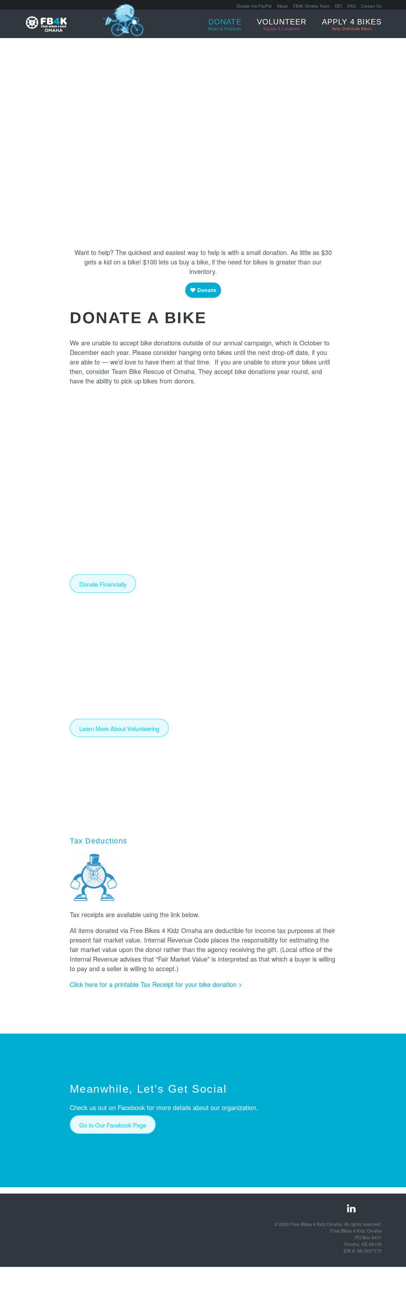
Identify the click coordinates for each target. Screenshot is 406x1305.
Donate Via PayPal (254, 6)
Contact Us (371, 6)
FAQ (351, 6)
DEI (338, 6)
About (282, 6)
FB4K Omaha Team (311, 6)
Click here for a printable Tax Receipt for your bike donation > (156, 984)
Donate (225, 24)
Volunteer (282, 24)
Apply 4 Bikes (352, 24)
